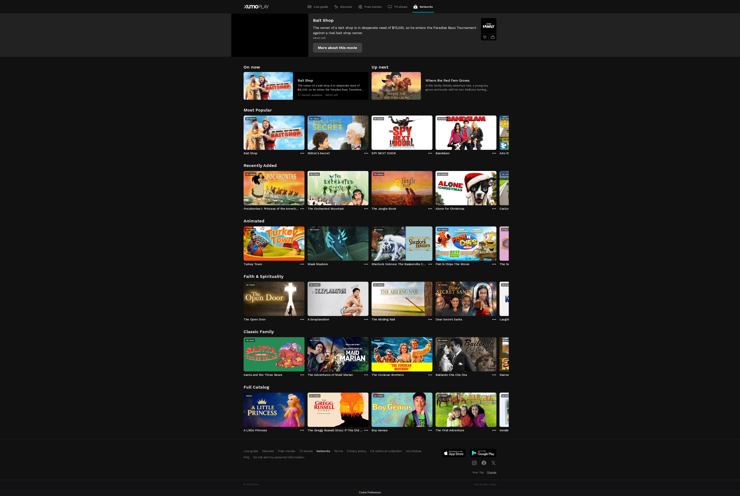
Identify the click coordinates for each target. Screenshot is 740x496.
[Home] (256, 6)
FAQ (246, 457)
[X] (493, 463)
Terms (338, 451)
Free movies (373, 6)
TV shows (400, 6)
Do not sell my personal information (278, 457)
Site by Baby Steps (485, 484)
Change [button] (491, 472)
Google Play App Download (483, 453)
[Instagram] (474, 463)
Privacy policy (356, 451)
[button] (337, 48)
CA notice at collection (386, 451)
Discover (346, 6)
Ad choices (413, 451)
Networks (426, 6)
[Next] (496, 131)
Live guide (321, 6)
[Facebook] (484, 463)
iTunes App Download (454, 453)
